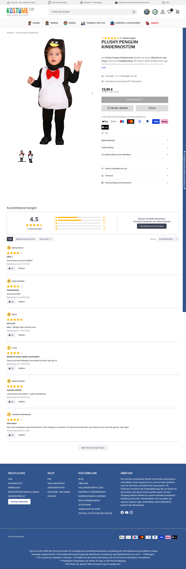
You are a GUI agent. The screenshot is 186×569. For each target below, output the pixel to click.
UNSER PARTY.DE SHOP (89, 509)
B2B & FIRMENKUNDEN (89, 500)
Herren (54, 23)
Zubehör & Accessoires (127, 23)
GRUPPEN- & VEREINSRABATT (92, 492)
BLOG (80, 479)
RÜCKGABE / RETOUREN (59, 492)
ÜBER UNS (83, 483)
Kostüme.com (19, 537)
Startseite (10, 33)
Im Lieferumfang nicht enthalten (115, 154)
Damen (36, 23)
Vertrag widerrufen (19, 501)
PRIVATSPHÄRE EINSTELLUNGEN (23, 492)
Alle (10, 239)
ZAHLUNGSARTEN (56, 483)
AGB (10, 479)
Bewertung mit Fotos (25, 239)
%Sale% (154, 23)
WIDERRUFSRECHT (17, 496)
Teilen (151, 108)
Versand (109, 175)
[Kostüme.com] (20, 12)
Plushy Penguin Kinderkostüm (27, 33)
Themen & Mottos (95, 23)
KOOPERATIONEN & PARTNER (92, 496)
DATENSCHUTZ (15, 483)
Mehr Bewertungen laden (93, 448)
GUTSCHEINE (84, 505)
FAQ (49, 479)
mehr (103, 67)
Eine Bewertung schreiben (152, 226)
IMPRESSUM (14, 487)
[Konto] (162, 11)
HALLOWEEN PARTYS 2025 (90, 487)
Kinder (72, 23)
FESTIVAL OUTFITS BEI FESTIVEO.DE (95, 513)
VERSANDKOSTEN (56, 487)
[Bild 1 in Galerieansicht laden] (56, 92)
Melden (22, 268)
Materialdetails (108, 140)
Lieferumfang (107, 147)
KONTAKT (52, 496)
